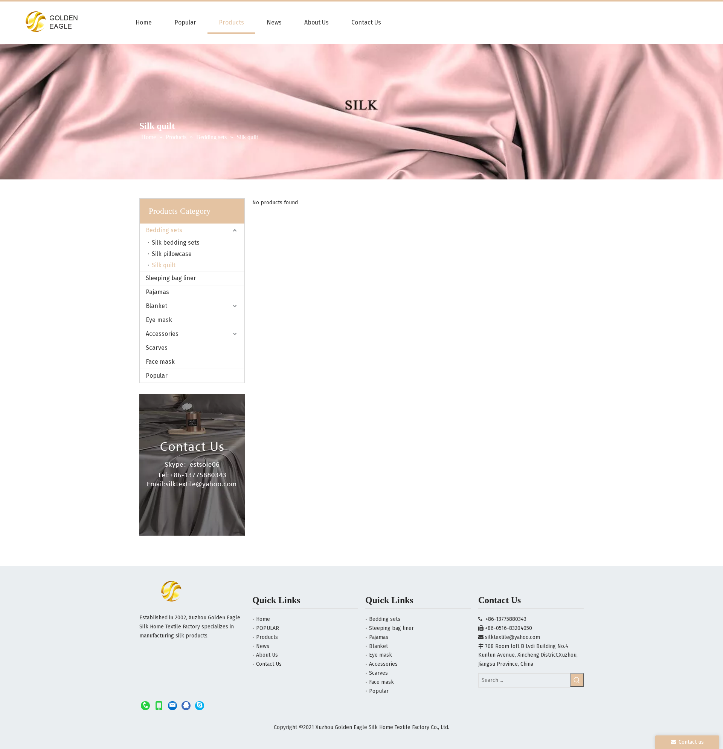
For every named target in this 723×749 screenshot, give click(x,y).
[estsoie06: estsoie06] (199, 705)
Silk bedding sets (176, 242)
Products (267, 637)
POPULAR (267, 628)
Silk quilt (163, 265)
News (262, 646)
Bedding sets (164, 230)
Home (263, 619)
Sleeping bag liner (171, 278)
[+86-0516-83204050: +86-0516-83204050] (145, 705)
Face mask (160, 361)
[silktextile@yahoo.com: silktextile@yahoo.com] (172, 705)
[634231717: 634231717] (186, 705)
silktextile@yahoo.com (512, 637)
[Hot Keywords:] (577, 680)
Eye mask (159, 319)
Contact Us (269, 664)
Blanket (156, 305)
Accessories (162, 333)
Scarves (157, 347)
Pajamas (157, 292)
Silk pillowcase (172, 253)
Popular (157, 375)
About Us (267, 655)
